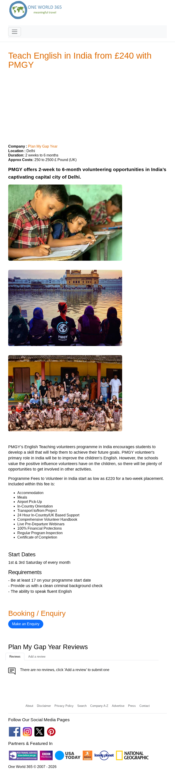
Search (82, 706)
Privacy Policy (64, 706)
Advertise (118, 706)
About (29, 706)
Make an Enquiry (25, 624)
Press (132, 706)
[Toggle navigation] (14, 31)
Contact (144, 706)
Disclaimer (44, 706)
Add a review (36, 656)
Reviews (15, 656)
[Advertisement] (87, 105)
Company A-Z (99, 706)
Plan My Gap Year (42, 146)
